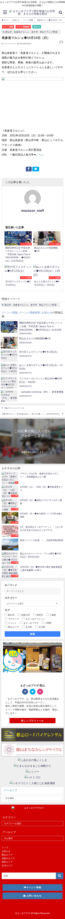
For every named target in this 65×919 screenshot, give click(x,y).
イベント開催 (8, 27)
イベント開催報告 (23, 27)
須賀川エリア (8, 858)
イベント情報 (33, 887)
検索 (32, 634)
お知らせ (36, 27)
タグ (7, 610)
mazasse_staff (32, 210)
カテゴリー (11, 598)
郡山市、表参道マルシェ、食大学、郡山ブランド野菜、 (32, 32)
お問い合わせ (34, 896)
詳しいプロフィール (32, 721)
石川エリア (7, 865)
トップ (5, 847)
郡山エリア (7, 855)
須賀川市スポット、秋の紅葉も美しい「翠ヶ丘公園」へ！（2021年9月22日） (31, 414)
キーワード (11, 585)
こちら (40, 154)
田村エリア (7, 862)
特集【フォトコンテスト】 (14, 408)
